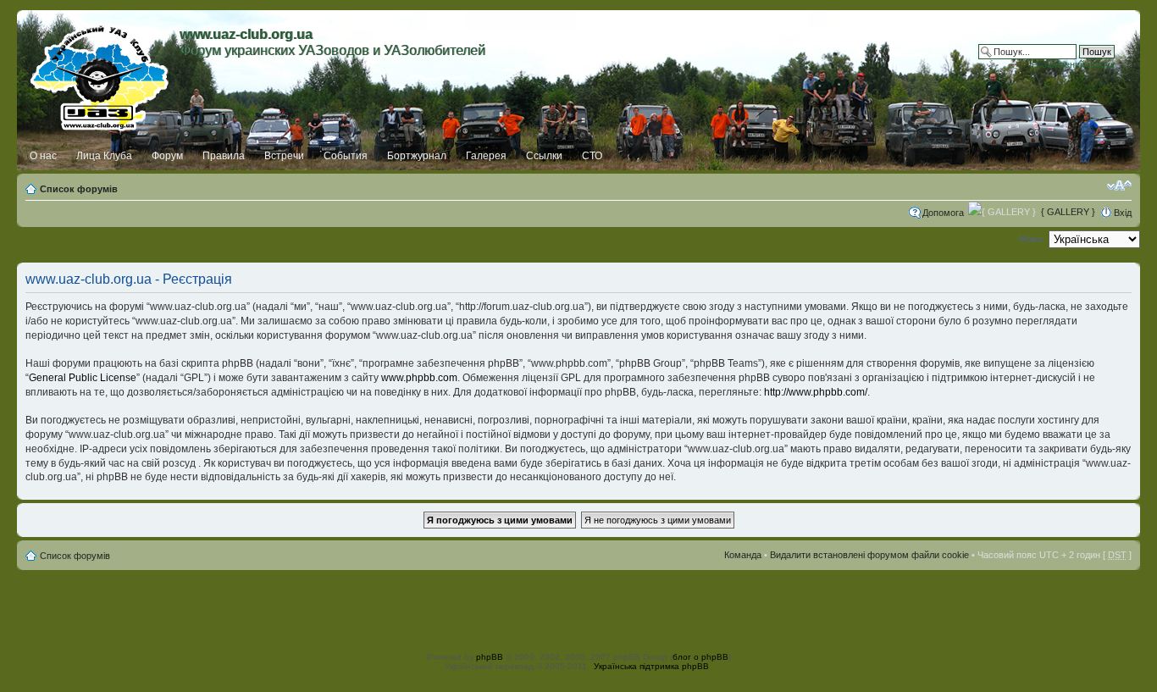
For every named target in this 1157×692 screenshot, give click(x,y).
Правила (223, 156)
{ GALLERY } (1068, 212)
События (346, 156)
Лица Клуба (104, 156)
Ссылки (544, 156)
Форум (167, 156)
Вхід (1123, 213)
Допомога (943, 213)
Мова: (1031, 239)
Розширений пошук (1073, 64)
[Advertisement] (578, 608)
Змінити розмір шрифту (1119, 185)
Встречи (284, 156)
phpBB (489, 657)
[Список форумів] (100, 73)
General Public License (82, 378)
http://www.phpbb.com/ (815, 392)
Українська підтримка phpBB (651, 666)
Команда (742, 555)
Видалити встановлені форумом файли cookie (869, 555)
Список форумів (79, 189)
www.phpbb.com (419, 378)
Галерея (486, 156)
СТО (592, 156)
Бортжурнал (416, 156)
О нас (43, 156)
